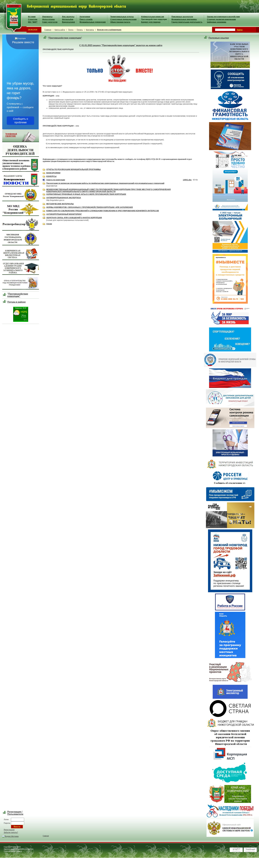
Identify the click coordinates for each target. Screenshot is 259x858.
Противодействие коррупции (154, 19)
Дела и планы (48, 19)
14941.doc (187, 180)
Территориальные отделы (122, 17)
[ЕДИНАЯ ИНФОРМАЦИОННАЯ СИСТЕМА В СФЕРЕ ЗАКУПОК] (230, 836)
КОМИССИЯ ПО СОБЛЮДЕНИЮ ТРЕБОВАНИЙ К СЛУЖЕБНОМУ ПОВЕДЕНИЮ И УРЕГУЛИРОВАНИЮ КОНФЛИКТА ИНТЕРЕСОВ (102, 211)
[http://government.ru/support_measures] (230, 500)
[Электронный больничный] (230, 252)
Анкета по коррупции (55, 180)
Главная (47, 30)
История (32, 17)
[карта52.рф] (230, 683)
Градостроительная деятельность (186, 22)
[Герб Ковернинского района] (13, 33)
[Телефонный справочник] (20, 141)
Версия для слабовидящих (109, 30)
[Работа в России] (230, 610)
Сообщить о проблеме (20, 120)
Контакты (90, 30)
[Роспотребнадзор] (20, 230)
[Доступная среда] (230, 783)
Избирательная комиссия (152, 17)
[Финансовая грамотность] (230, 120)
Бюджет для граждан (150, 22)
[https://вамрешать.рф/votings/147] (230, 657)
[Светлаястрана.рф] (230, 716)
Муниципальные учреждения (93, 22)
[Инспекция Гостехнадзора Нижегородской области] (20, 245)
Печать (80, 30)
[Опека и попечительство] (20, 289)
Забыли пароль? (11, 832)
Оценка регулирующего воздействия (223, 17)
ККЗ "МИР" (33, 22)
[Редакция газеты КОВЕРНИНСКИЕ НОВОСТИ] (20, 186)
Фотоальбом (67, 19)
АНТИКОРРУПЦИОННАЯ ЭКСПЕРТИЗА (63, 198)
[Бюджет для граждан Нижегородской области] (230, 727)
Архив (49, 224)
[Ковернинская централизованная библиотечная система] (20, 259)
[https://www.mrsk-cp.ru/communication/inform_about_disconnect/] (230, 485)
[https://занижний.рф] (230, 592)
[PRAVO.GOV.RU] (230, 802)
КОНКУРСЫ (51, 176)
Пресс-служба (86, 19)
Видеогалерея (68, 22)
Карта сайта (60, 30)
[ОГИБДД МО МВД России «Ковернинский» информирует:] (20, 201)
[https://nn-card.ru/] (230, 427)
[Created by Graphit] (236, 851)
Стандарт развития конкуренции (221, 19)
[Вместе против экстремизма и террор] (230, 325)
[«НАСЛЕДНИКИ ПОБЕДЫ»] (230, 817)
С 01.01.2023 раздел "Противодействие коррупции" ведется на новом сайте (120, 45)
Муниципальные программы (184, 19)
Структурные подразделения (123, 19)
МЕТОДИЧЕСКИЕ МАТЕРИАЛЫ (60, 204)
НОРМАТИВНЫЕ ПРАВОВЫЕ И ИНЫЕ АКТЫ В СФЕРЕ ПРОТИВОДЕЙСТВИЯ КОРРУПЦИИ (86, 194)
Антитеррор (85, 17)
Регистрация (9, 830)
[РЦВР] (230, 406)
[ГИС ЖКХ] (230, 201)
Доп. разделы (68, 17)
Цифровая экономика (216, 22)
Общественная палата (120, 22)
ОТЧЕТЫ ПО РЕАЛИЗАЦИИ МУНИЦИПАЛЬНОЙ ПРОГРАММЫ (73, 169)
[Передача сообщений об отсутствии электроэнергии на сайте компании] (230, 89)
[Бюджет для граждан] (230, 387)
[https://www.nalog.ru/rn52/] (230, 366)
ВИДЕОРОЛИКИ (53, 173)
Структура (32, 19)
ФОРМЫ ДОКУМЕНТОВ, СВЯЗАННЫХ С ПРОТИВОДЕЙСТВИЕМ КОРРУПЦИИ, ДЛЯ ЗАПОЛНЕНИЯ (89, 207)
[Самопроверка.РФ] (230, 698)
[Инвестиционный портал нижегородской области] (230, 468)
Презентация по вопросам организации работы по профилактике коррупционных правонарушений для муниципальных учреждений (105, 183)
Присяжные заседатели (182, 17)
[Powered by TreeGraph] (250, 851)
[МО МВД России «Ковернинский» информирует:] (20, 215)
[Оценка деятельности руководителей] (20, 156)
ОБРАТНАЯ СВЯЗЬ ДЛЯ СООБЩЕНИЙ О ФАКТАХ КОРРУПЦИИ (74, 218)
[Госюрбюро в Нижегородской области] (230, 149)
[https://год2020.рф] (230, 527)
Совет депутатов (49, 22)
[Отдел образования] (20, 274)
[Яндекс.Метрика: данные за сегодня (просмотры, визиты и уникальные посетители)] (10, 836)
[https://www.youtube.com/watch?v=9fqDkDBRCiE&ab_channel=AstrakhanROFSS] (230, 456)
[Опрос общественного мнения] (230, 745)
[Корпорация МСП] (230, 760)
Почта (70, 30)
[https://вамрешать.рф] (230, 351)
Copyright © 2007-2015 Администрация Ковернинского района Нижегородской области (18, 849)
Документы (47, 17)
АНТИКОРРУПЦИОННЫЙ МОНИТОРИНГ (64, 214)
